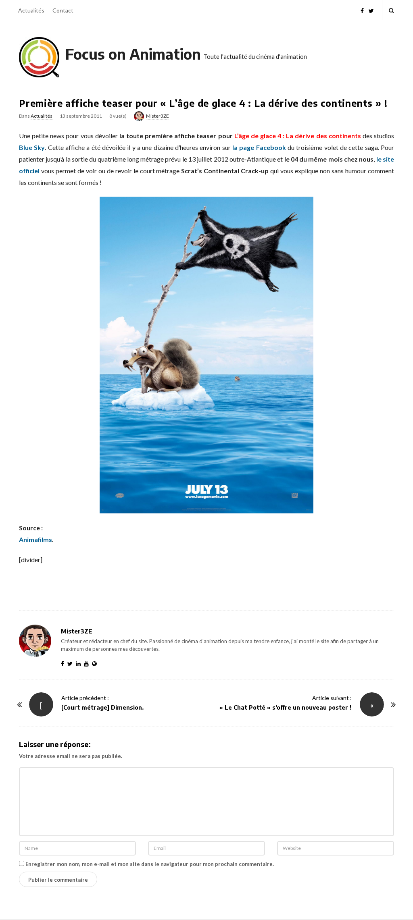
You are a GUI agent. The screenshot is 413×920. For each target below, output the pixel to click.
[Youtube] (88, 663)
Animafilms (35, 539)
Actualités (31, 10)
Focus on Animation (133, 54)
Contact (62, 10)
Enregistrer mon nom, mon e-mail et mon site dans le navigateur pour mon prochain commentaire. (149, 864)
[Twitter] (371, 10)
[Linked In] (80, 663)
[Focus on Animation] (39, 57)
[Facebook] (362, 10)
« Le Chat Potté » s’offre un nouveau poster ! (285, 707)
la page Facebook (259, 147)
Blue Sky (32, 147)
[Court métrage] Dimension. (102, 707)
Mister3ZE (157, 116)
